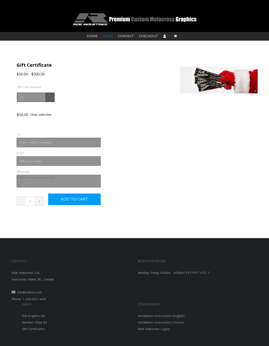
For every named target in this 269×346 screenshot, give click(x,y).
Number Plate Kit (34, 322)
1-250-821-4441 (34, 299)
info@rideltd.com (29, 292)
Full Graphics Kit (33, 316)
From (20, 153)
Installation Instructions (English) (161, 316)
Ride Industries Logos (154, 329)
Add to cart (74, 199)
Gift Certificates (33, 329)
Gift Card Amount (29, 87)
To (19, 134)
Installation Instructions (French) (161, 322)
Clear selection (40, 114)
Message (23, 171)
